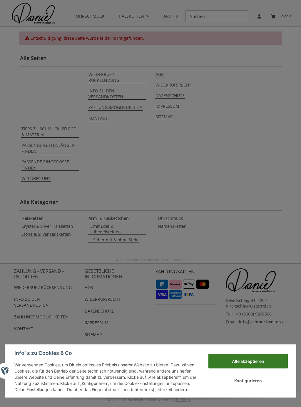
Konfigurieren (248, 380)
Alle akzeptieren (248, 361)
